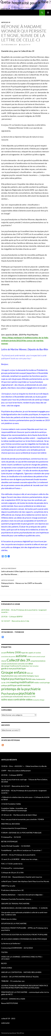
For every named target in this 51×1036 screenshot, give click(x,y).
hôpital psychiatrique (13, 678)
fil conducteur (24, 666)
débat (30, 663)
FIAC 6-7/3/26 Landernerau (12, 864)
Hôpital (36, 676)
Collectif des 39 (18, 660)
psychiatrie (27, 693)
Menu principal (48, 13)
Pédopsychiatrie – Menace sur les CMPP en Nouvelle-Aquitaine (21, 583)
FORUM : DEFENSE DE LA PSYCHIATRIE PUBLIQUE (21, 833)
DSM (26, 664)
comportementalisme (37, 661)
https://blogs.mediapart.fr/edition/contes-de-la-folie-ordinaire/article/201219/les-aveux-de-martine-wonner (25, 340)
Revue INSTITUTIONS (9, 1003)
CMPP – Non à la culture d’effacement (16, 771)
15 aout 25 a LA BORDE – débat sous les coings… (19, 859)
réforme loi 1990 (29, 697)
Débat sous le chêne (8, 919)
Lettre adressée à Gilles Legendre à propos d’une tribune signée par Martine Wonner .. (25, 571)
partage (47, 683)
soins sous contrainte (13, 699)
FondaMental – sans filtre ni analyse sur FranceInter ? (21, 850)
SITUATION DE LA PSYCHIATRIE (13, 923)
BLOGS (4, 963)
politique (4, 685)
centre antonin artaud (38, 656)
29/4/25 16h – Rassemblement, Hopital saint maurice (21, 877)
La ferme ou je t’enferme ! (11, 943)
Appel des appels (27, 653)
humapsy (30, 676)
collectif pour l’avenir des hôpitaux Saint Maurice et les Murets (25, 881)
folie (30, 666)
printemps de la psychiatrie (21, 689)
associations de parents (8, 656)
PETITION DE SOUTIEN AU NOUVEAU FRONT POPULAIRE (24, 934)
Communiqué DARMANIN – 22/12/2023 (17, 948)
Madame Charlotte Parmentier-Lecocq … (17, 899)
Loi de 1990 (5, 683)
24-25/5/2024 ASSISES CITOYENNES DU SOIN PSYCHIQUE (24, 939)
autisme (21, 656)
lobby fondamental (38, 679)
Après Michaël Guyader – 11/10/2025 (15, 846)
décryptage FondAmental (10, 666)
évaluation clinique (38, 700)
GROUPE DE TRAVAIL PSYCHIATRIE (15, 903)
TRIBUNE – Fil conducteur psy (13, 981)
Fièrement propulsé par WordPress (12, 1033)
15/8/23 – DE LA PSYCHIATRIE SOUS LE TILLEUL (20, 977)
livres (29, 678)
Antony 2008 (13, 652)
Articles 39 (5, 22)
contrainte (21, 664)
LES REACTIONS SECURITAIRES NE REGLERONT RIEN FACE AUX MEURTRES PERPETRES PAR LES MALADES (24, 986)
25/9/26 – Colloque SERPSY (12, 616)
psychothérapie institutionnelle (12, 697)
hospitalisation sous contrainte (13, 676)
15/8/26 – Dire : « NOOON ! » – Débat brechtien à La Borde (24, 766)
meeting (14, 682)
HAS (28, 673)
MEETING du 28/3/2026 (10, 824)
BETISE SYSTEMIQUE (9, 841)
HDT (31, 673)
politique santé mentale (19, 685)
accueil (3, 653)
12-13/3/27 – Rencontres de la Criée (15, 621)
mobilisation (26, 682)
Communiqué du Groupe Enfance (14, 828)
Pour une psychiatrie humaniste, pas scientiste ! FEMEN (22, 819)
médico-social (39, 683)
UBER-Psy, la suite (8, 886)
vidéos (29, 699)
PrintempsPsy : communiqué (12, 868)
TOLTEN (4, 952)
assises (38, 653)
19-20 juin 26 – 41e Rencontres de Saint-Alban (19, 815)
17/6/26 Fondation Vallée (11, 804)
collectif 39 (25, 45)
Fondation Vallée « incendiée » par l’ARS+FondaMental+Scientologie (14, 809)
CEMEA (29, 656)
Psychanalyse (9, 693)
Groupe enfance (13, 672)
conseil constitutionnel (9, 664)
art (34, 653)
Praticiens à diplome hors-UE (12, 890)
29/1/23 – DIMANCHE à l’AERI (13, 999)
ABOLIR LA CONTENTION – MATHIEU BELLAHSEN (21, 972)
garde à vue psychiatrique (13, 668)
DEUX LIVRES (6, 968)
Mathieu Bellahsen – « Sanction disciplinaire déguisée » (22, 895)
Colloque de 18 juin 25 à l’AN (12, 872)
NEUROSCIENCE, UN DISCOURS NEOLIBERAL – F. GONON (24, 908)
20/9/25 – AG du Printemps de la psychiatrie (18, 855)
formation (35, 666)
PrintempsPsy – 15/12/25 (11, 837)
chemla (3, 661)
